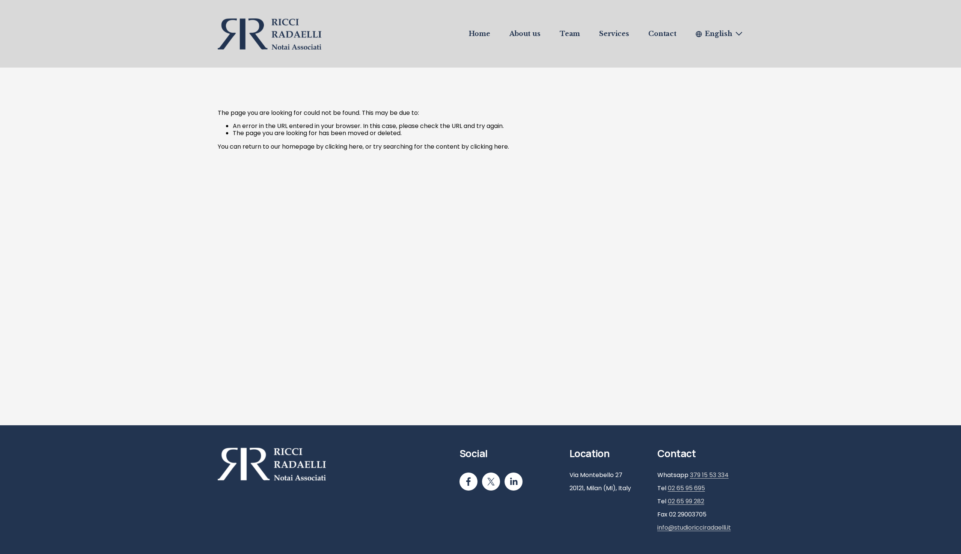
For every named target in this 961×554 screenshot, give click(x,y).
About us (525, 34)
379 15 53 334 (709, 475)
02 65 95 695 (686, 488)
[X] (491, 482)
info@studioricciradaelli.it (694, 527)
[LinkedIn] (514, 482)
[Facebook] (468, 482)
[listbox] (719, 34)
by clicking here (339, 146)
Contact (662, 34)
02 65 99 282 (686, 501)
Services (614, 34)
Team (570, 34)
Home (479, 34)
